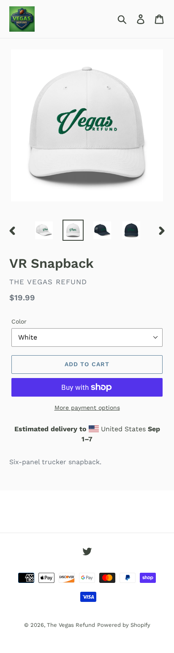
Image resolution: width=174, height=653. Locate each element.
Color (19, 321)
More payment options (87, 407)
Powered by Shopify (123, 625)
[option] (44, 230)
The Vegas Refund (71, 625)
